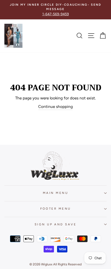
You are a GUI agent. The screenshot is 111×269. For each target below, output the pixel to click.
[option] (55, 10)
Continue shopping (55, 106)
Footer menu (55, 208)
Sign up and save (55, 224)
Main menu (55, 193)
